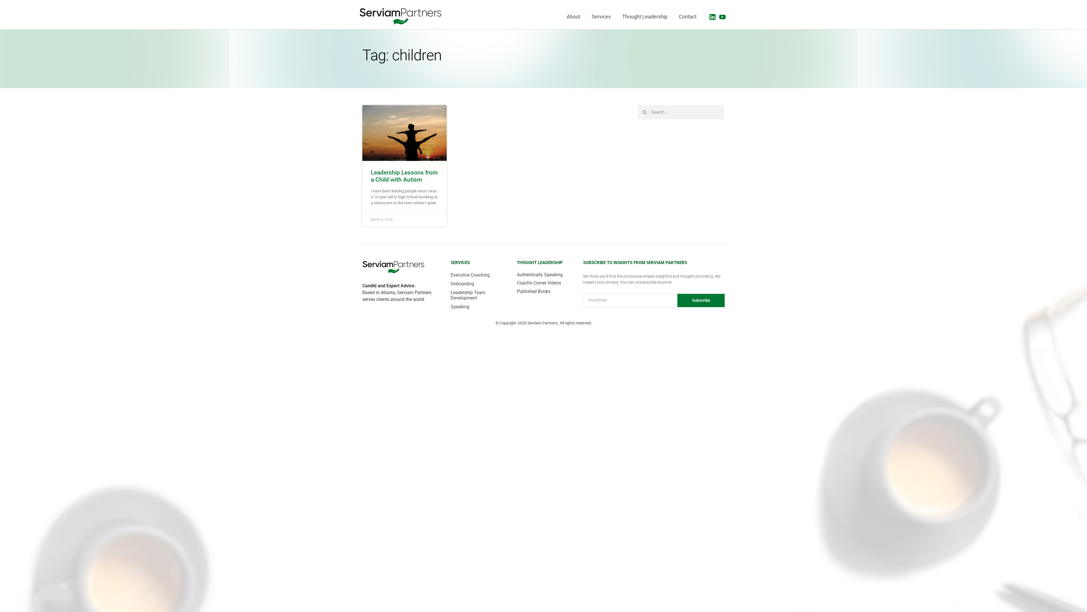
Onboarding (462, 283)
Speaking (460, 306)
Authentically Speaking (540, 274)
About (573, 17)
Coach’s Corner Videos (539, 283)
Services (601, 17)
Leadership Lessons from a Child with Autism (404, 176)
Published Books (533, 291)
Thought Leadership (644, 17)
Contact (688, 17)
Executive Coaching (470, 275)
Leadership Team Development (468, 295)
